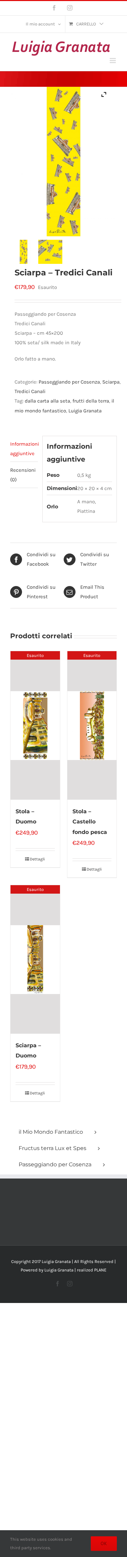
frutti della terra (90, 401)
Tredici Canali (30, 391)
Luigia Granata (85, 411)
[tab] (24, 449)
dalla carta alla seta (47, 401)
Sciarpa (111, 382)
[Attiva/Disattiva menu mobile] (113, 60)
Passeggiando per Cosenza (69, 382)
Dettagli (37, 859)
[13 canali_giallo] (50, 252)
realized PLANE (91, 1269)
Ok (104, 1543)
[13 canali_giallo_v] (24, 252)
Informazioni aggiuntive (24, 448)
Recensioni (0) (23, 475)
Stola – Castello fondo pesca (89, 821)
